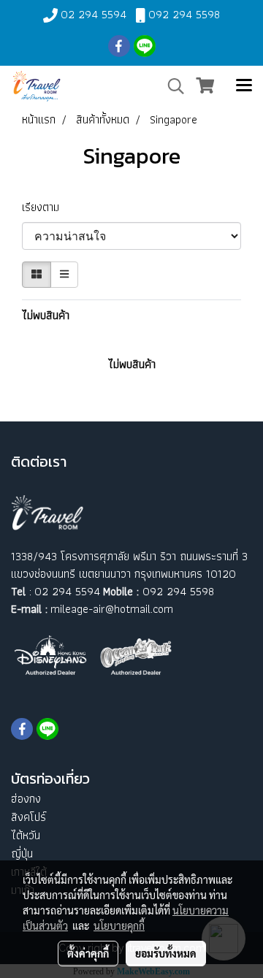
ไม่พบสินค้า (45, 315)
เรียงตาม (45, 207)
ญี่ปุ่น (22, 853)
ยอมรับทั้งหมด (166, 953)
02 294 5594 (93, 14)
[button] (171, 86)
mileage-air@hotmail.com (111, 609)
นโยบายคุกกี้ (119, 925)
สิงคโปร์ (28, 817)
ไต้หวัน (25, 835)
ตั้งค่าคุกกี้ (88, 953)
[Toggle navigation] (244, 86)
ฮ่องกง (26, 799)
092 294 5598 (184, 14)
